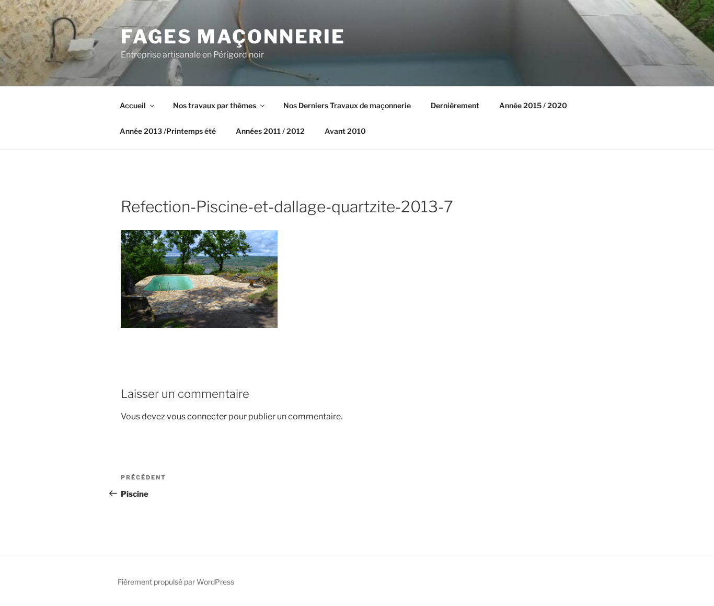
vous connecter (197, 416)
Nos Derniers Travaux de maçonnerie (347, 105)
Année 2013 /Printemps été (168, 131)
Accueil (133, 105)
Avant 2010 (345, 131)
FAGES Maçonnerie (233, 36)
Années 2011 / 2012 (270, 131)
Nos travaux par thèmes (214, 105)
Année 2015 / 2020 (533, 105)
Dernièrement (455, 105)
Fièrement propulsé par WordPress (176, 581)
